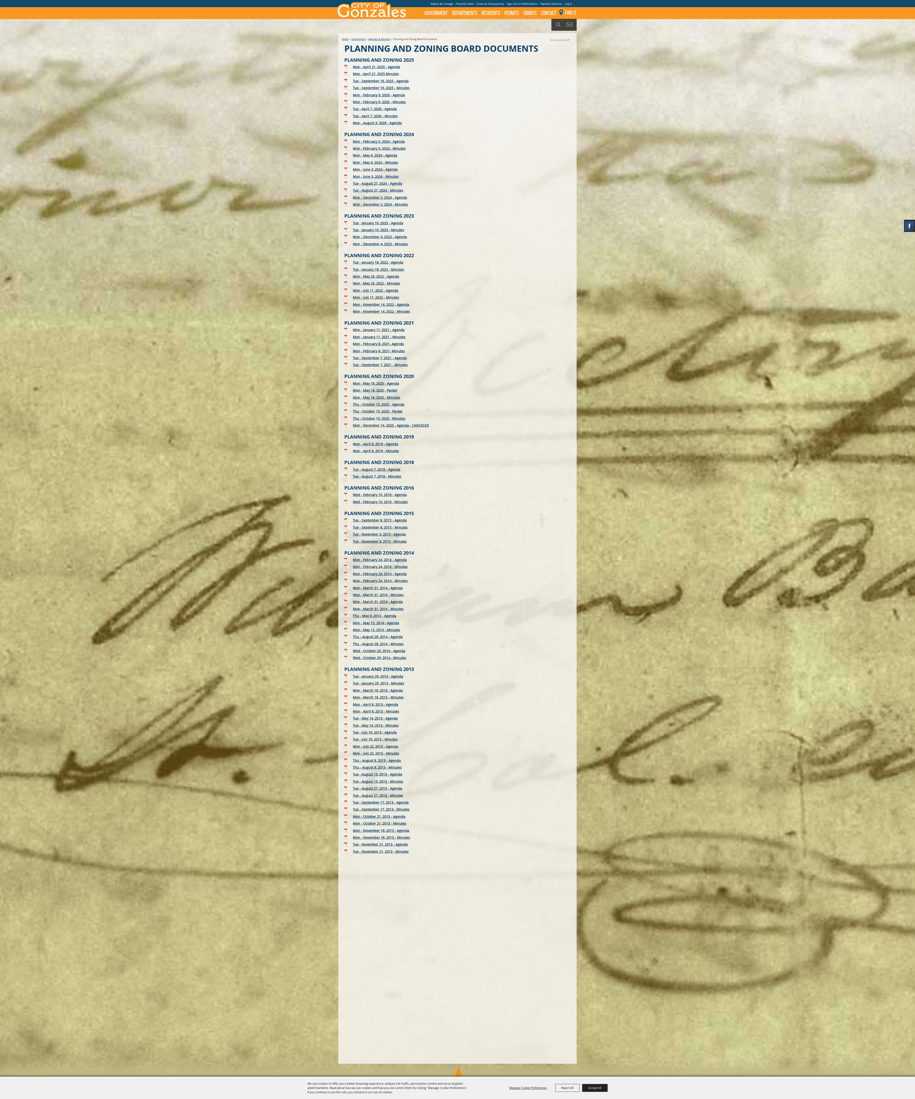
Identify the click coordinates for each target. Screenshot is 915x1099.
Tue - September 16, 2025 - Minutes (381, 88)
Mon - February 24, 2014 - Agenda (380, 559)
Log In (568, 3)
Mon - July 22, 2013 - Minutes (376, 753)
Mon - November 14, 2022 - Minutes (381, 311)
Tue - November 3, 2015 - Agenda (379, 534)
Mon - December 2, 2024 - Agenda (380, 197)
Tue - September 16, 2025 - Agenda (381, 81)
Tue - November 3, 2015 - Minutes (380, 541)
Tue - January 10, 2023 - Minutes (378, 230)
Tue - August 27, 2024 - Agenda (377, 183)
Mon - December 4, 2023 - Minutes (380, 244)
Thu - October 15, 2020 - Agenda (378, 404)
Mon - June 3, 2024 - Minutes (376, 176)
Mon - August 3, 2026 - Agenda (377, 123)
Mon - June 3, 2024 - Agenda (375, 169)
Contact (548, 13)
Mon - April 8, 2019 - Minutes (376, 451)
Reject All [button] (567, 1088)
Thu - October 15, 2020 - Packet (377, 411)
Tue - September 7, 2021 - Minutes (380, 365)
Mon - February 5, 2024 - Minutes (379, 148)
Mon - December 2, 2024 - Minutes (380, 204)
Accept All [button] (594, 1088)
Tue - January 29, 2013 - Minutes (378, 683)
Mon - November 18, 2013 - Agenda (381, 830)
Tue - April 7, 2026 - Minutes (375, 116)
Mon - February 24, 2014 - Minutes (380, 566)
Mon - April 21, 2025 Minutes (376, 74)
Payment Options (551, 3)
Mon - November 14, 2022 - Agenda (381, 304)
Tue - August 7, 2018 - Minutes (377, 476)
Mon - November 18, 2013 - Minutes (381, 837)
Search (557, 25)
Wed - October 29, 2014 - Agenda (379, 651)
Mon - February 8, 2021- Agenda (378, 344)
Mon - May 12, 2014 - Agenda (376, 623)
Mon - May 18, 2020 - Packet (375, 390)
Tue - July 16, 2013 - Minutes (375, 739)
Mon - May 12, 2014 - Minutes (376, 630)
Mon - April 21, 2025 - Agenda (376, 67)
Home (345, 39)
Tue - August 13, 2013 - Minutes (378, 781)
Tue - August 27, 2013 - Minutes (378, 795)
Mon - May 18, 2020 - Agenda (376, 383)
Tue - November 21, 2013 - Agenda (380, 844)
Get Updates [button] (570, 25)
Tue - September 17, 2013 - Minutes (381, 809)
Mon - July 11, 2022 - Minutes (376, 297)
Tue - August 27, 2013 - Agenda (377, 788)
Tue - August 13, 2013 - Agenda (377, 774)
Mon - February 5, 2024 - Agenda (379, 141)
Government (436, 13)
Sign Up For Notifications (522, 3)
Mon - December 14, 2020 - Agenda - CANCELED (391, 425)
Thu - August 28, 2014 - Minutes (378, 644)
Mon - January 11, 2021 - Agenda (379, 329)
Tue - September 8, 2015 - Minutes (380, 527)
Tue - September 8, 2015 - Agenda (380, 520)
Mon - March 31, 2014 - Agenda (378, 588)
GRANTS (530, 13)
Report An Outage (442, 3)
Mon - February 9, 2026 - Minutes (379, 102)
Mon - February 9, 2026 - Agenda (379, 95)
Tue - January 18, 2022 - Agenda (378, 262)
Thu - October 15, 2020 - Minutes (379, 418)
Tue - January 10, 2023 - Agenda (378, 223)
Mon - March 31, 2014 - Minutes (378, 595)
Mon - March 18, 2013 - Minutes (378, 697)
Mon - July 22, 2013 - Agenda (375, 746)
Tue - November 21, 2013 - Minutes (381, 851)
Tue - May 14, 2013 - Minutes (376, 725)
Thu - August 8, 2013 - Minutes (377, 767)
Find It (571, 13)
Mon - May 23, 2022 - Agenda (376, 276)
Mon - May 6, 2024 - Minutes (375, 162)
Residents (491, 13)
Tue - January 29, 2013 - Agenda (378, 676)
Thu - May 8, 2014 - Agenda (374, 615)
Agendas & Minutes (379, 39)
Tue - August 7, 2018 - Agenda (376, 469)
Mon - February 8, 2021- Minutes (379, 351)
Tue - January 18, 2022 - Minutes (378, 269)
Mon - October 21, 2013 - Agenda (379, 816)
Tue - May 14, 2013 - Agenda (375, 718)
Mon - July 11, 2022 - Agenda (375, 290)
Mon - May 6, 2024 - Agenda (375, 155)
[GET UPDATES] (570, 25)
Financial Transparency (490, 3)
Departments (464, 13)
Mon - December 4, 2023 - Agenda (380, 237)
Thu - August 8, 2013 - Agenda (377, 760)
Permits (511, 13)
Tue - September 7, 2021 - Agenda (380, 358)
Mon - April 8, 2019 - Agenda (375, 444)
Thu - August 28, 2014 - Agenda (378, 636)
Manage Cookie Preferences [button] (528, 1088)
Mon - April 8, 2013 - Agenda (375, 704)
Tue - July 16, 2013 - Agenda (375, 732)
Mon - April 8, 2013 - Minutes (376, 711)
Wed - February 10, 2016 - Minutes (380, 502)
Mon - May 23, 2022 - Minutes (376, 283)
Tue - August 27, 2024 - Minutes (378, 190)
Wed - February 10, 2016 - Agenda (380, 494)
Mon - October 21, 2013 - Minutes (379, 823)
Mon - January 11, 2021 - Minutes (379, 337)
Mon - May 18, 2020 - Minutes (376, 397)
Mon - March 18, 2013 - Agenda (378, 690)
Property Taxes (465, 3)
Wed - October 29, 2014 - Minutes (379, 657)
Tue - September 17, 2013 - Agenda (381, 802)
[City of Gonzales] (371, 9)
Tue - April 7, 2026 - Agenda (375, 109)
